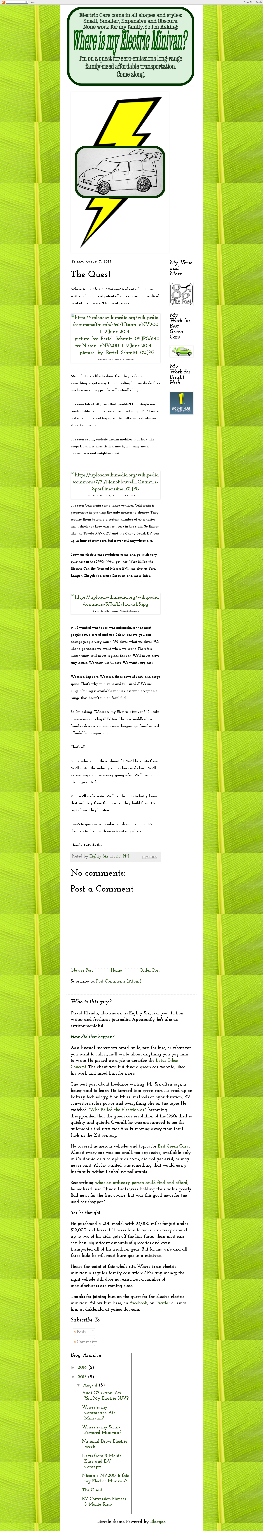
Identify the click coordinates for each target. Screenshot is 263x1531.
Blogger (157, 1521)
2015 (83, 1377)
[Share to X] (149, 857)
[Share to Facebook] (152, 857)
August (91, 1385)
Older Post (150, 970)
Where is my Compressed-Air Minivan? (98, 1413)
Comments (86, 1342)
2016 (83, 1367)
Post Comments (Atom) (118, 981)
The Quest (92, 1490)
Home (116, 970)
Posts (80, 1332)
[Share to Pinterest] (155, 857)
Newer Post (82, 970)
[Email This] (144, 857)
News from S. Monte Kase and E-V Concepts (102, 1461)
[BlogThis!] (146, 857)
